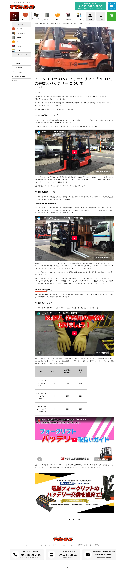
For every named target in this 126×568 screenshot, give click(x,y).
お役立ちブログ (44, 23)
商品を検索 (14, 19)
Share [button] (39, 92)
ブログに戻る (76, 519)
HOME (37, 23)
